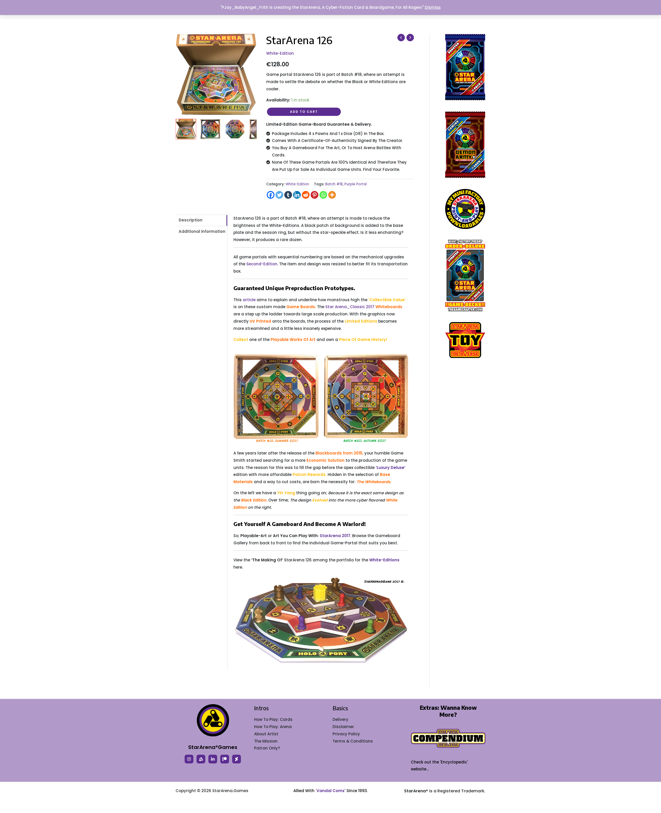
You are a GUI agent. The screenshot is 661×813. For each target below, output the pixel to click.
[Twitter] (279, 195)
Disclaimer (343, 726)
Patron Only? (267, 748)
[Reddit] (306, 195)
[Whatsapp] (323, 195)
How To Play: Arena (273, 726)
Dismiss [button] (433, 7)
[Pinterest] (314, 195)
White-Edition (280, 53)
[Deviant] (236, 759)
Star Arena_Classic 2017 (349, 306)
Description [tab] (190, 220)
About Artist (266, 734)
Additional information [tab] (202, 231)
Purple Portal (355, 184)
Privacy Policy (346, 734)
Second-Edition (261, 264)
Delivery (340, 719)
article (249, 299)
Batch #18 (334, 184)
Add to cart (304, 111)
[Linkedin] (297, 195)
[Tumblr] (288, 195)
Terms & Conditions (353, 741)
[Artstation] (200, 759)
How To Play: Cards (273, 719)
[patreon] (224, 759)
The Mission (266, 741)
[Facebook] (270, 195)
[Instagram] (189, 759)
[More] (332, 195)
